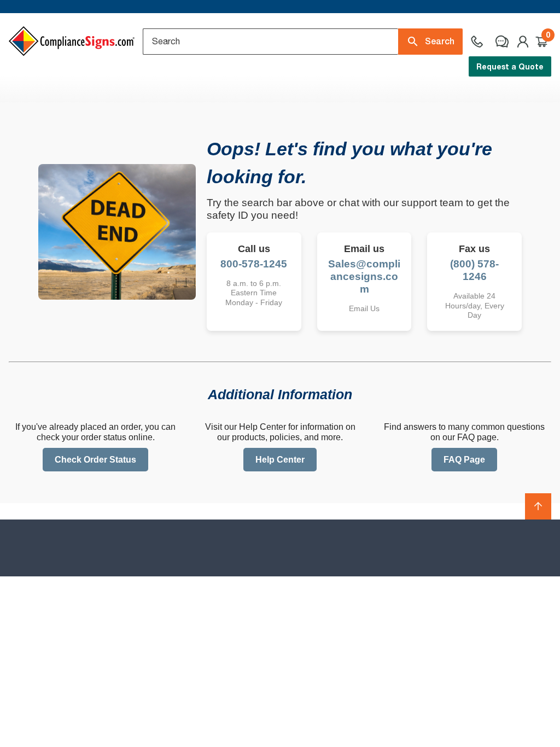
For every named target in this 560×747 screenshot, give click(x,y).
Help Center (280, 459)
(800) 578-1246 (474, 270)
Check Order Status (95, 459)
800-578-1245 (253, 264)
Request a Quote (510, 66)
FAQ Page (464, 459)
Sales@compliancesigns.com (364, 276)
